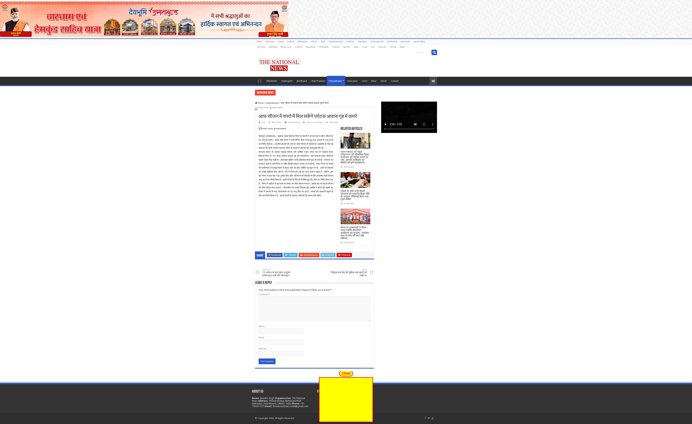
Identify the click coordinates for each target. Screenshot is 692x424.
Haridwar (362, 41)
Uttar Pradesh (318, 81)
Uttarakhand (335, 81)
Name (262, 326)
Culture (290, 41)
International (377, 41)
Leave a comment (314, 122)
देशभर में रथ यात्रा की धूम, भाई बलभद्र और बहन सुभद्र (300, 92)
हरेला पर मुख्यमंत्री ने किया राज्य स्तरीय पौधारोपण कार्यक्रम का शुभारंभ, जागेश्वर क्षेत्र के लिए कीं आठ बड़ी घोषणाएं (355, 233)
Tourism (382, 47)
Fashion (350, 41)
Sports (346, 47)
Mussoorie (286, 47)
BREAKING (272, 81)
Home (259, 80)
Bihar (259, 41)
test (263, 122)
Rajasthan (311, 47)
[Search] (434, 52)
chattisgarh (287, 81)
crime (280, 41)
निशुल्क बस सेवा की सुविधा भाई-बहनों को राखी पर (349, 273)
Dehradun (303, 41)
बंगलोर (402, 47)
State (355, 47)
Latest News (419, 41)
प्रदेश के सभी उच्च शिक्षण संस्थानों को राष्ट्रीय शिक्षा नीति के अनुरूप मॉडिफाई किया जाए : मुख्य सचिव (355, 195)
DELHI (314, 41)
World (393, 47)
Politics (298, 47)
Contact (395, 81)
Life (372, 47)
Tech (323, 41)
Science (336, 47)
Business (270, 41)
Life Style (261, 47)
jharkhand (392, 41)
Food (364, 47)
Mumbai (273, 47)
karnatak (405, 41)
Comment (264, 294)
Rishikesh (324, 47)
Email (261, 337)
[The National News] (279, 64)
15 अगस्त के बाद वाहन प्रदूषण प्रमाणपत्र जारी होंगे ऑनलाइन (276, 273)
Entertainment (336, 41)
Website (263, 348)
